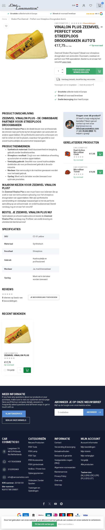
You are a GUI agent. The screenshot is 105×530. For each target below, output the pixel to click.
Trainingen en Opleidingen (34, 489)
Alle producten (87, 464)
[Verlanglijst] (90, 5)
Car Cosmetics (61, 23)
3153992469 (13, 469)
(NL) (82, 475)
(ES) (87, 478)
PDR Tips (32, 456)
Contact (58, 443)
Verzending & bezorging (65, 447)
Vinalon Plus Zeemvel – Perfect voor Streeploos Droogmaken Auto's (38, 19)
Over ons (58, 480)
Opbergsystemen (35, 473)
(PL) (82, 478)
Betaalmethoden (62, 451)
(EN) (87, 475)
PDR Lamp (32, 451)
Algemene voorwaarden (65, 467)
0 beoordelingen (89, 23)
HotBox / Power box (36, 469)
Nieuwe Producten (36, 443)
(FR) (97, 475)
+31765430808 (14, 462)
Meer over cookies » (66, 524)
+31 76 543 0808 (85, 131)
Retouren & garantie (63, 456)
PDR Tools (32, 447)
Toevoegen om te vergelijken (66, 85)
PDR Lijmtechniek (35, 464)
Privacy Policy (60, 476)
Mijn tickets (86, 451)
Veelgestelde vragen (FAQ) (63, 461)
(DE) (92, 475)
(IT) (92, 478)
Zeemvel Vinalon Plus (16, 355)
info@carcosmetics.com (87, 128)
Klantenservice (14, 414)
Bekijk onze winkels (16, 420)
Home (4, 19)
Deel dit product (86, 85)
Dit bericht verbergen (44, 524)
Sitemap (58, 485)
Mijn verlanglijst (87, 456)
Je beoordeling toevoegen (43, 297)
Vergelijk (10, 370)
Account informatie (89, 443)
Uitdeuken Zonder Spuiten (36, 482)
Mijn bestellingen (88, 447)
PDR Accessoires (35, 460)
